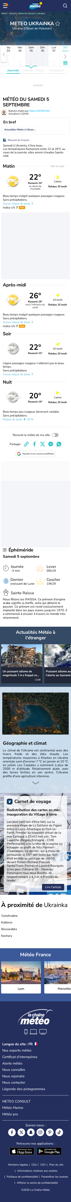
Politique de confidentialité (22, 1177)
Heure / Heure (33, 70)
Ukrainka (41, 13)
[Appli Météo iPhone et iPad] (22, 1151)
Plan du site (56, 1164)
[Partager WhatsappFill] (58, 444)
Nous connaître (13, 1069)
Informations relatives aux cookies (37, 1171)
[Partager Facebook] (34, 444)
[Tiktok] (59, 1132)
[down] (35, 783)
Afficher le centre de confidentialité (37, 1182)
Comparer (56, 70)
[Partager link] (26, 444)
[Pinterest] (50, 1132)
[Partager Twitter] (42, 444)
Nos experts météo (16, 1050)
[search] (65, 6)
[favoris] (57, 23)
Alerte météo (12, 1063)
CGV (43, 1164)
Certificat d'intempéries (19, 1057)
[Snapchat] (31, 1132)
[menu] (6, 6)
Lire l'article (53, 887)
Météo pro (10, 1114)
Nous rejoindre (13, 1076)
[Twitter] (21, 1132)
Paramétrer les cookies (54, 1176)
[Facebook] (12, 1132)
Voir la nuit (57, 166)
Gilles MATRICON (39, 111)
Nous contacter (13, 1082)
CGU (34, 1164)
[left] (4, 54)
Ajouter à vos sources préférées (38, 453)
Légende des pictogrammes (23, 1089)
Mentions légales (18, 1164)
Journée (13, 70)
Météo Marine (12, 1107)
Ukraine (12, 13)
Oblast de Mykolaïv (26, 13)
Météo (4, 13)
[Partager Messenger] (50, 444)
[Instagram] (40, 1132)
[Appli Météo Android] (49, 1151)
